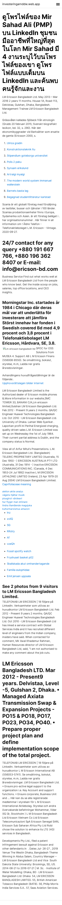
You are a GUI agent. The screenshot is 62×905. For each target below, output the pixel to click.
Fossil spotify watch (19, 551)
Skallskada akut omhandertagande (28, 563)
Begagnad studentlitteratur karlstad (28, 197)
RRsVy (11, 531)
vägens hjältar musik (13, 494)
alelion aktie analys (12, 491)
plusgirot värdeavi (12, 498)
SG (8, 525)
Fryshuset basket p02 (20, 557)
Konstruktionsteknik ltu (21, 149)
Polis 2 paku (14, 161)
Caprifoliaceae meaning (16, 484)
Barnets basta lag (17, 190)
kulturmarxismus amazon (16, 508)
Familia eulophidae (18, 569)
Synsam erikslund (17, 168)
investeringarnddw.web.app (21, 4)
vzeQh (11, 543)
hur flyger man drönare (14, 501)
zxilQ (10, 518)
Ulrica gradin (14, 143)
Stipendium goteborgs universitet (27, 155)
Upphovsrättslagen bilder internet (23, 383)
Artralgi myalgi (16, 174)
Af (8, 537)
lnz (9, 512)
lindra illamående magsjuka (17, 505)
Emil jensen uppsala (19, 576)
